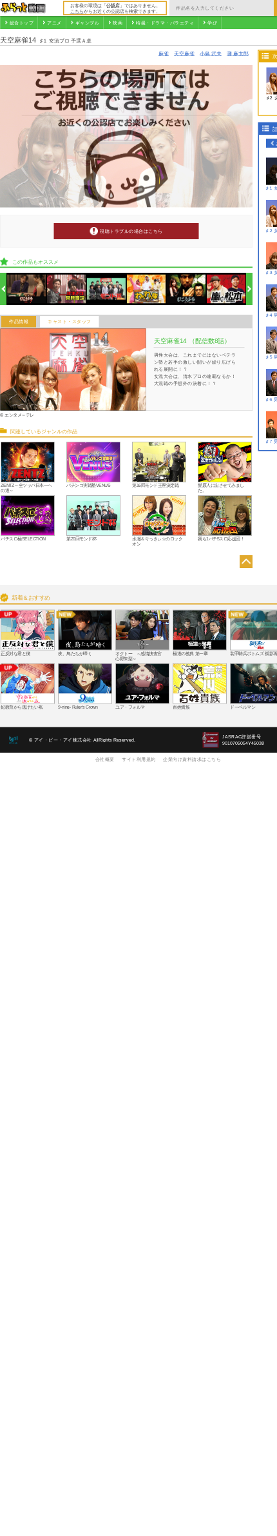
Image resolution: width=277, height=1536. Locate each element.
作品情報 (18, 321)
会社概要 (105, 759)
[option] (26, 289)
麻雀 (163, 53)
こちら (77, 11)
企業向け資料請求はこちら (192, 759)
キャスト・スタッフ (69, 321)
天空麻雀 (184, 53)
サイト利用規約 (139, 759)
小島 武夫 (211, 53)
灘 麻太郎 (238, 53)
